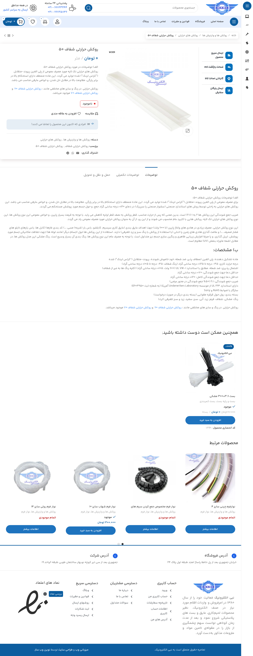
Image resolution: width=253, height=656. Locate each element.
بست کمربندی (207, 401)
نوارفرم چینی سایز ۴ (223, 507)
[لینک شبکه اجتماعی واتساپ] (72, 153)
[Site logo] (222, 8)
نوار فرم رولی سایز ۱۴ (43, 507)
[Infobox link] (61, 556)
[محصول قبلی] (13, 36)
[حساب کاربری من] (57, 22)
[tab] (151, 173)
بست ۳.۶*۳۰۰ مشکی (222, 396)
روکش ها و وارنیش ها (214, 36)
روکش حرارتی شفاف (76, 146)
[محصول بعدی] (5, 36)
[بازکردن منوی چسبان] (234, 22)
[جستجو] (88, 8)
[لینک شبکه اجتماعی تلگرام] (67, 153)
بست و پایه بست (225, 401)
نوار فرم (204, 512)
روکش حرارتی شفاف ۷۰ (84, 93)
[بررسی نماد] (45, 594)
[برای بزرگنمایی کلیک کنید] (188, 131)
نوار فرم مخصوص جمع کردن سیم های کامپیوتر (153, 509)
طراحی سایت (65, 650)
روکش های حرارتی (187, 36)
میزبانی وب (82, 650)
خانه (233, 36)
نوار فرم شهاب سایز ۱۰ (102, 507)
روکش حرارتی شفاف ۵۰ (49, 146)
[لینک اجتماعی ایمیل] (77, 153)
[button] (210, 420)
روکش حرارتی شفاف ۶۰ (27, 89)
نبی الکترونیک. (163, 650)
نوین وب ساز (42, 650)
